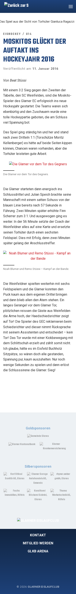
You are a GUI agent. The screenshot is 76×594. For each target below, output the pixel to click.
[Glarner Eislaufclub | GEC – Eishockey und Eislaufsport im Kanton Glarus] (15, 5)
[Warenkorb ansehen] (62, 6)
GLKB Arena (38, 551)
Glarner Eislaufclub (43, 586)
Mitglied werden (38, 543)
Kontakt (38, 535)
